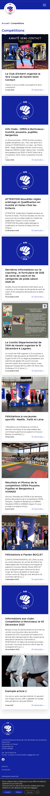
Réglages (30, 792)
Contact (5, 766)
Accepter (7, 792)
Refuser (18, 792)
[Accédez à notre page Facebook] (3, 760)
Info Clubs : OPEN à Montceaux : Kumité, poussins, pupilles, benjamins (25, 132)
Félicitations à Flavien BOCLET (24, 554)
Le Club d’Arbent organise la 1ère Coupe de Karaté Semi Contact (22, 76)
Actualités (6, 770)
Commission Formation (10, 776)
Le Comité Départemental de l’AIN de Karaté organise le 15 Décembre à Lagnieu (23, 345)
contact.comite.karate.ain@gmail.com (23, 755)
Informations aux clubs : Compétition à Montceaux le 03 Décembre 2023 (24, 621)
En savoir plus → (38, 90)
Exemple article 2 (16, 691)
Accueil (5, 23)
